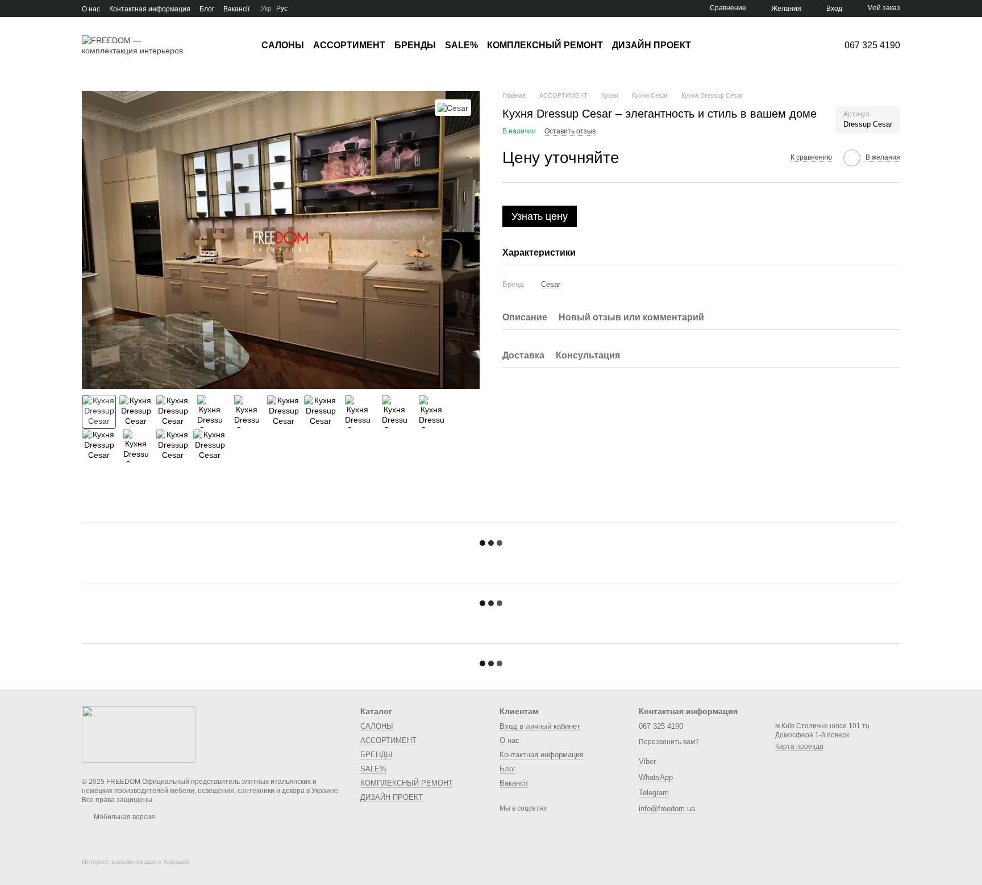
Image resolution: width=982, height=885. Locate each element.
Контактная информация (149, 9)
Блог (206, 9)
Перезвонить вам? (669, 742)
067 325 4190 (872, 45)
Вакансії (236, 9)
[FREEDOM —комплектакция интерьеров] (138, 734)
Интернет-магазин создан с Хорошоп (135, 861)
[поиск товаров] (711, 45)
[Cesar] (453, 107)
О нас (91, 9)
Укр (266, 8)
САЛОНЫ (282, 45)
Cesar (550, 284)
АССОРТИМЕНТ (349, 45)
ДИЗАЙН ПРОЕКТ (651, 45)
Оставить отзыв (570, 132)
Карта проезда (799, 746)
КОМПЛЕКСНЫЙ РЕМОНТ (545, 45)
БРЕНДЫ (415, 45)
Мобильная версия (123, 817)
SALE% (461, 45)
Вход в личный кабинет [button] (540, 726)
